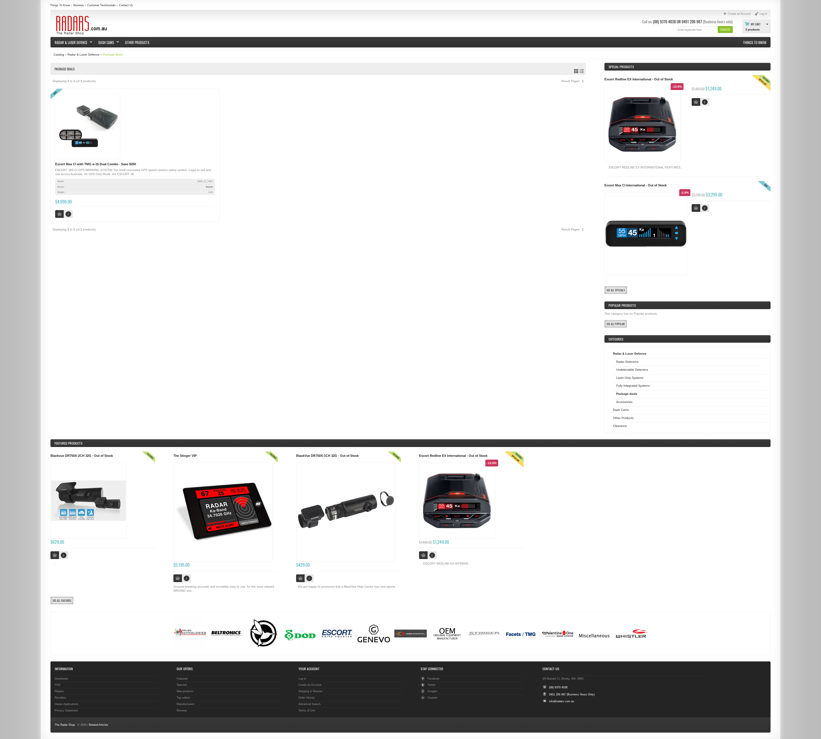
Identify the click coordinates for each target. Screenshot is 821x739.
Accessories (624, 402)
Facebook (433, 678)
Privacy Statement (66, 710)
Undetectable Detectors (632, 369)
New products (185, 691)
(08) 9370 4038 (664, 21)
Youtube (432, 697)
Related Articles (98, 724)
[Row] (582, 71)
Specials (182, 684)
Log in (302, 678)
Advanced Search (309, 704)
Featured (182, 678)
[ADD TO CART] (54, 555)
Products (68, 443)
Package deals (113, 54)
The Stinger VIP (185, 455)
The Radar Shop (65, 724)
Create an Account (309, 684)
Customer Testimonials (101, 5)
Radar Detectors (627, 361)
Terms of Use (306, 710)
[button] (725, 29)
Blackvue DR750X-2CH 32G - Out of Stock (81, 455)
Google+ (432, 691)
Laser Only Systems (629, 377)
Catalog (59, 54)
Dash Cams (104, 42)
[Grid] (576, 71)
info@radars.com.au (561, 701)
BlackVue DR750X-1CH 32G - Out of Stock (327, 455)
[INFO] (63, 555)
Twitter (431, 684)
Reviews (78, 5)
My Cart (756, 24)
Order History (306, 697)
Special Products (621, 66)
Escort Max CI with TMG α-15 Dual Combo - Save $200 (95, 164)
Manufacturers (185, 704)
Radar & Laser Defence (69, 42)
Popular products (622, 305)
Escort (209, 187)
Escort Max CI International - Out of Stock (635, 185)
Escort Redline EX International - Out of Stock (638, 79)
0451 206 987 (692, 21)
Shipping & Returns (310, 691)
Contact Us (126, 5)
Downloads (61, 678)
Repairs (59, 691)
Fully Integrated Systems (633, 385)
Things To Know (60, 5)
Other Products (137, 42)
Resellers (60, 697)
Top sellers (183, 697)
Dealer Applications (66, 704)
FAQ (57, 684)
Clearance (620, 426)
